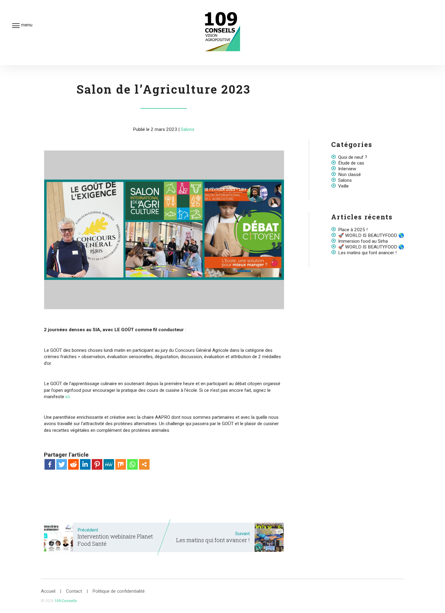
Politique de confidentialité (118, 591)
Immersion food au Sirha (363, 241)
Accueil (48, 591)
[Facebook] (49, 464)
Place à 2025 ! (353, 229)
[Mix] (120, 464)
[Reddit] (73, 464)
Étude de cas (351, 163)
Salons (187, 129)
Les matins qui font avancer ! (367, 252)
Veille (343, 186)
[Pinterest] (97, 464)
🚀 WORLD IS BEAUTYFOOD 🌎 (371, 235)
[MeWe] (109, 464)
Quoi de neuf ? (352, 157)
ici (67, 396)
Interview (347, 169)
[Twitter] (61, 464)
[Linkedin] (85, 464)
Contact (74, 591)
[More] (144, 464)
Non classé (349, 174)
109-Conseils (65, 601)
